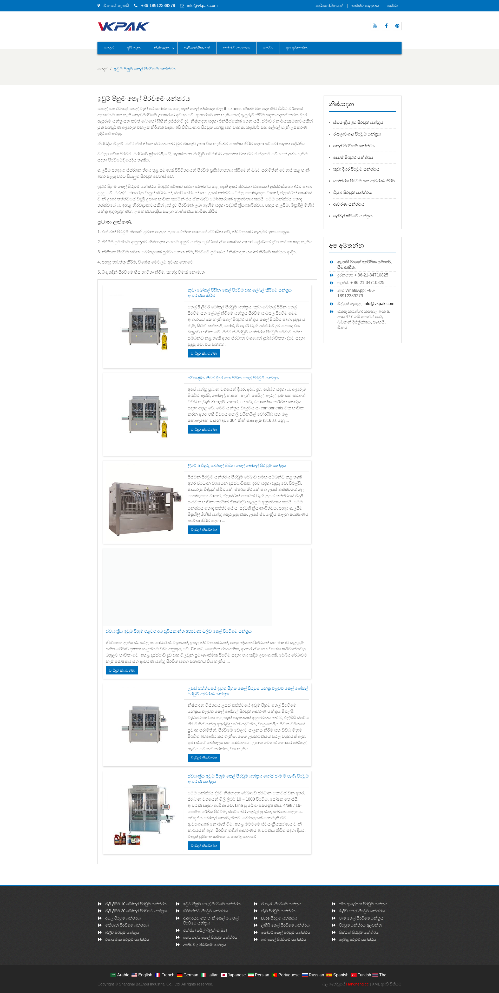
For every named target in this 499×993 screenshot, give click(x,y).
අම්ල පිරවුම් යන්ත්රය (123, 918)
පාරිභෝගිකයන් (329, 6)
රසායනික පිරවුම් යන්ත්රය (127, 939)
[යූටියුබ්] (375, 26)
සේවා (392, 6)
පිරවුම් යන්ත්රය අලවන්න (360, 925)
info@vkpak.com (202, 5)
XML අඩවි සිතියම (387, 984)
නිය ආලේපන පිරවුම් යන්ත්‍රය (363, 904)
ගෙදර (109, 48)
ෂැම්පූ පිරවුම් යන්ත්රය (357, 939)
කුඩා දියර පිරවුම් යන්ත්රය (356, 169)
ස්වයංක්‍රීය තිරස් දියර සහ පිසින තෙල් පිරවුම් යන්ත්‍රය (233, 378)
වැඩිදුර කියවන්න (204, 353)
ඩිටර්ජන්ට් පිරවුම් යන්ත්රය (205, 911)
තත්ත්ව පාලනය (365, 6)
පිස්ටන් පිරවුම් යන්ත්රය (359, 932)
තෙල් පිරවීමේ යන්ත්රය (354, 146)
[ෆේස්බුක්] (386, 26)
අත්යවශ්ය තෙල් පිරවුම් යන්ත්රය (210, 937)
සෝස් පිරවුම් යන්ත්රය (353, 157)
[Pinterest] (397, 26)
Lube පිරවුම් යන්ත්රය (279, 918)
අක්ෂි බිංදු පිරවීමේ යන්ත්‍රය (204, 944)
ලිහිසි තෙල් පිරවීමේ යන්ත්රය (285, 925)
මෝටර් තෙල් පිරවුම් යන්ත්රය (285, 932)
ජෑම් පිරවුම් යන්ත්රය (278, 911)
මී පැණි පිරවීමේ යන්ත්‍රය (281, 904)
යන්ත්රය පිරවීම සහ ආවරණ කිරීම (364, 181)
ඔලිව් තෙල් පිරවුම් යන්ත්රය (362, 911)
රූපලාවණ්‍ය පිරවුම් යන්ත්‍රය (357, 134)
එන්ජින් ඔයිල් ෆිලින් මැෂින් (205, 930)
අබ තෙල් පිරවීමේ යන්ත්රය (283, 939)
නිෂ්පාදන (161, 48)
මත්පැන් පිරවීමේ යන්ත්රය (127, 925)
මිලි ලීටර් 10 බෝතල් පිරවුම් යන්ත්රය (136, 904)
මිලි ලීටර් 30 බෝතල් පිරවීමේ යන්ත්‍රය (136, 911)
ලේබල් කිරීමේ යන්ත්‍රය (353, 216)
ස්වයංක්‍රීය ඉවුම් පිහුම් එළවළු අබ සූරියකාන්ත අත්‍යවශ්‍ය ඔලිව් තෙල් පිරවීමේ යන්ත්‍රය (179, 631)
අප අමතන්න (296, 48)
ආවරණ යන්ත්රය (348, 204)
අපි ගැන (134, 48)
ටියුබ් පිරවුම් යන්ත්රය (352, 192)
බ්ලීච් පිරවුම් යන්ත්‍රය (122, 932)
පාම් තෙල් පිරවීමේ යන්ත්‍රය (361, 918)
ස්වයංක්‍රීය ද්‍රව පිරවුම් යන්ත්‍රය (358, 122)
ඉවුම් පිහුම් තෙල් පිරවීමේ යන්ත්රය (212, 904)
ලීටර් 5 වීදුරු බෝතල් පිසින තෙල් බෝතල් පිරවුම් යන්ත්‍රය (237, 465)
